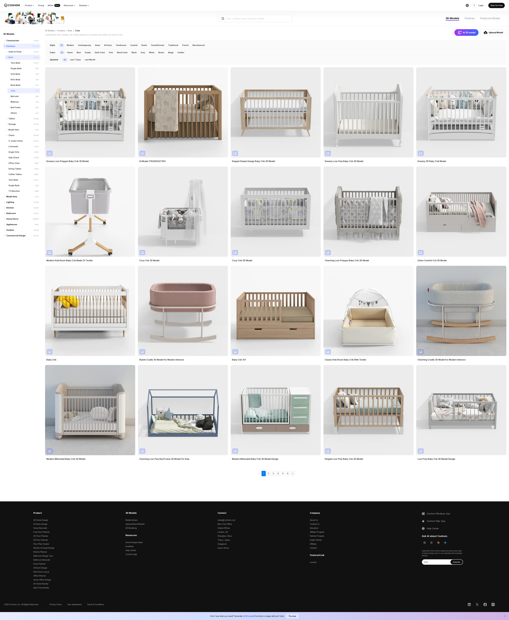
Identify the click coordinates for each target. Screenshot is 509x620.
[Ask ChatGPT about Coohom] (424, 542)
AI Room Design (40, 568)
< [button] (258, 473)
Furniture (10, 46)
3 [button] (273, 473)
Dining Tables (14, 169)
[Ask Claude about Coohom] (438, 542)
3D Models (452, 18)
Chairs (11, 135)
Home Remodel (40, 528)
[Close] (505, 616)
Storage (12, 124)
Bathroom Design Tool (43, 556)
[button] (29, 5)
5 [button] (282, 473)
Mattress (15, 102)
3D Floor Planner (40, 540)
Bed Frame (15, 107)
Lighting (10, 202)
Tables (11, 118)
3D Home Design (40, 520)
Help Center (131, 550)
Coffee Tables (15, 174)
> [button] (292, 473)
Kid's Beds (15, 79)
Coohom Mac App (436, 521)
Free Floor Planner (41, 532)
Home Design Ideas (134, 542)
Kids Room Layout (41, 572)
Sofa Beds (15, 74)
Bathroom (11, 213)
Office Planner (39, 576)
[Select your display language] (467, 5)
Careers (313, 548)
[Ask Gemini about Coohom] (445, 542)
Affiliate (313, 544)
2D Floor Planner (40, 536)
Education (314, 528)
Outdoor (10, 230)
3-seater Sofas (15, 141)
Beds (10, 57)
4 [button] (278, 473)
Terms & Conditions (95, 604)
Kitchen (10, 208)
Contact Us (314, 524)
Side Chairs (13, 157)
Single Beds (16, 68)
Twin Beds (15, 63)
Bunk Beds (15, 85)
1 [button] (263, 473)
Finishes (470, 18)
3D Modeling (131, 528)
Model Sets (13, 130)
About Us (314, 520)
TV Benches (14, 191)
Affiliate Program (317, 532)
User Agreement (74, 604)
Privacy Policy (56, 604)
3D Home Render (41, 584)
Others (14, 113)
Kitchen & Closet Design (43, 548)
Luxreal (313, 562)
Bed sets (15, 96)
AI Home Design (40, 524)
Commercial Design (15, 235)
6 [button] (287, 473)
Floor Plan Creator (41, 544)
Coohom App (131, 554)
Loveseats (13, 146)
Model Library (132, 520)
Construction (12, 40)
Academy (130, 546)
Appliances (11, 224)
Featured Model (490, 18)
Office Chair (14, 163)
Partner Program (317, 536)
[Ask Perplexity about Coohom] (431, 542)
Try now (292, 616)
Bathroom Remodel (41, 560)
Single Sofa (13, 152)
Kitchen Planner (40, 552)
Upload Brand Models (135, 524)
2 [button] (268, 473)
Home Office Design (42, 580)
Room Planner (39, 564)
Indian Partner (316, 540)
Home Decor (12, 219)
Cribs (13, 91)
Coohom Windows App (438, 513)
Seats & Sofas (15, 52)
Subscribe (456, 562)
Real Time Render (41, 588)
